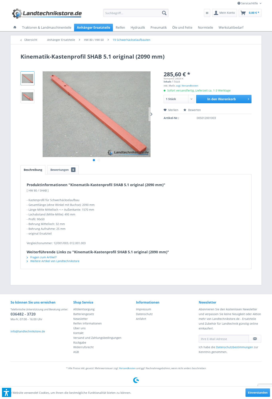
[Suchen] (164, 13)
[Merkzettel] (207, 13)
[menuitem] (248, 3)
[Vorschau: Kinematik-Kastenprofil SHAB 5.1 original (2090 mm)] (27, 78)
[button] (6, 392)
